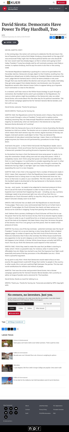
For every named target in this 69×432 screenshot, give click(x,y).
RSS (54, 413)
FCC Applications (57, 405)
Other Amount (40, 308)
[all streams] (66, 8)
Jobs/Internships (43, 405)
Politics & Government (20, 352)
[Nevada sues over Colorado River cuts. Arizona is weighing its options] (7, 355)
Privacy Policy (43, 409)
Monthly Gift (20, 304)
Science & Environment (20, 340)
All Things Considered (15, 322)
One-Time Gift (48, 304)
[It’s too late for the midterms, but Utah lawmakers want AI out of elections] (7, 380)
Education (16, 365)
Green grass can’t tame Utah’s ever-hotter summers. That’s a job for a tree (36, 343)
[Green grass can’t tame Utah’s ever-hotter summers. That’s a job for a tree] (7, 343)
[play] (4, 8)
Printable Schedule (58, 409)
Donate (62, 2)
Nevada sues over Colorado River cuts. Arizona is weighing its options (34, 355)
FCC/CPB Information (45, 413)
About (27, 405)
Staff (26, 413)
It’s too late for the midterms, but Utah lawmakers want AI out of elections (36, 380)
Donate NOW (14, 313)
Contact (27, 409)
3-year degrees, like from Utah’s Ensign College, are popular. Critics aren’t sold (37, 367)
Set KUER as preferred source (58, 34)
